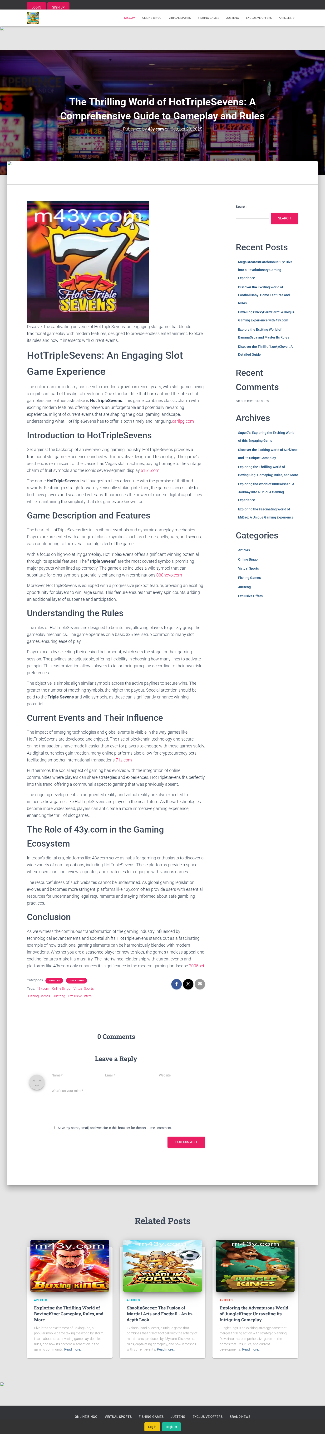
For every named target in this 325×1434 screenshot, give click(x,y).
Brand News (240, 1417)
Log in (152, 1427)
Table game (76, 980)
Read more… (73, 1349)
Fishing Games (208, 17)
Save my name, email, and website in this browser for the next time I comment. (115, 1128)
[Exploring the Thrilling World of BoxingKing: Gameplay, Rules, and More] (69, 1265)
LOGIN (36, 7)
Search (241, 206)
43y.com (129, 17)
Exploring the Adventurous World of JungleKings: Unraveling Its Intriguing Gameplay (254, 1314)
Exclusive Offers (259, 17)
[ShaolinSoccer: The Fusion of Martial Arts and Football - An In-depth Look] (162, 1265)
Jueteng (232, 17)
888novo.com (169, 574)
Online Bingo (151, 17)
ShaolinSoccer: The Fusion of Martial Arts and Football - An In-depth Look (160, 1314)
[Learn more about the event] (162, 38)
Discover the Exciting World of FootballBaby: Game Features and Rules (264, 295)
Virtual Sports (179, 17)
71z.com (124, 759)
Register (171, 1427)
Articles (285, 17)
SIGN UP (58, 7)
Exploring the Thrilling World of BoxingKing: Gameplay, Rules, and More (68, 1314)
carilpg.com (183, 421)
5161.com (150, 470)
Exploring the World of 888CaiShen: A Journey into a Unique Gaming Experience (266, 492)
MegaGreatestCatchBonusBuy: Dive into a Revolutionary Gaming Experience (265, 270)
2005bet (196, 965)
